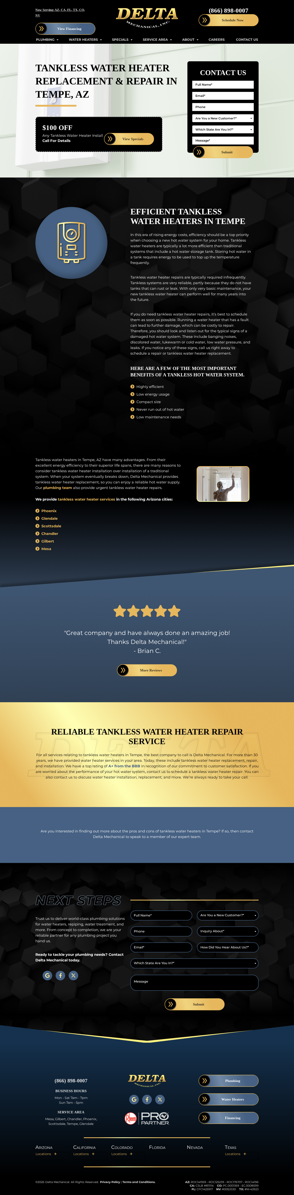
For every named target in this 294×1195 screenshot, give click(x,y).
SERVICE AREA (155, 40)
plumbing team (57, 488)
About (188, 40)
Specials (120, 40)
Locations (43, 1154)
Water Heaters (83, 40)
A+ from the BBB (124, 766)
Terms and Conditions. (138, 1182)
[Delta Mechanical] (147, 18)
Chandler (49, 534)
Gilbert (47, 541)
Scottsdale (51, 526)
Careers (217, 40)
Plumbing (45, 40)
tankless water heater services (86, 499)
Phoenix (49, 511)
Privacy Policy (110, 1182)
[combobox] (223, 118)
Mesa (46, 549)
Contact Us (247, 40)
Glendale (49, 518)
